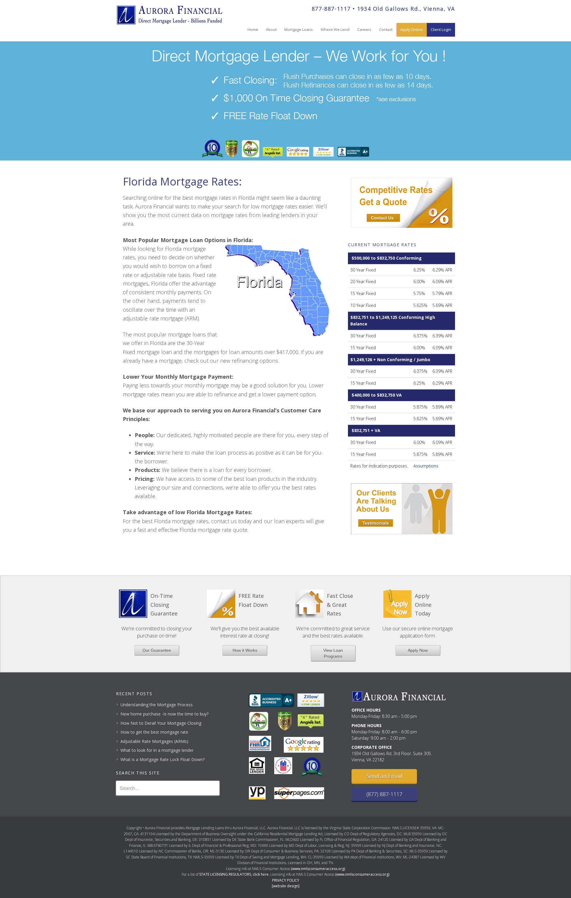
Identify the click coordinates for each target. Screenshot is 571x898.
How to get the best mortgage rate (154, 732)
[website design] (285, 885)
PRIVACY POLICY (285, 880)
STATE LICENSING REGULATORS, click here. (234, 874)
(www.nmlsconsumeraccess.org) (318, 868)
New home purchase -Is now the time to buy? (164, 714)
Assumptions (425, 466)
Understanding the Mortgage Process (156, 704)
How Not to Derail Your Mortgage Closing (160, 723)
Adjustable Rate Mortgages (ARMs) (154, 741)
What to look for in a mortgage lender (157, 750)
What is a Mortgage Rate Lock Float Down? (162, 759)
